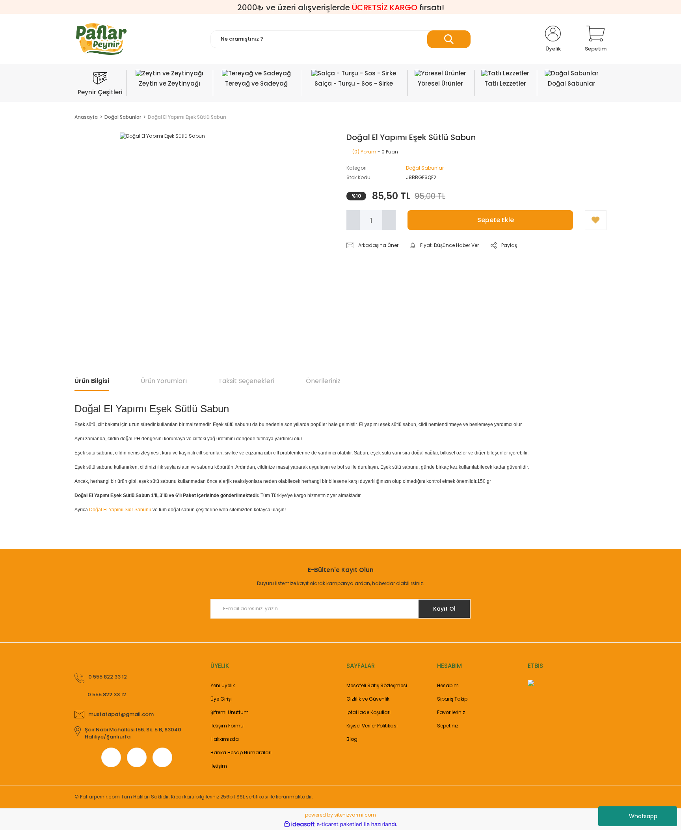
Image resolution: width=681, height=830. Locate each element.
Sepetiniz (447, 725)
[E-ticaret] (339, 824)
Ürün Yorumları (164, 380)
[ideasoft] (299, 824)
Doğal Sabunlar (425, 168)
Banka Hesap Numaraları (241, 752)
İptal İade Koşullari (368, 712)
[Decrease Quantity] (353, 220)
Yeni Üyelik (222, 685)
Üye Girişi (221, 698)
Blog (351, 739)
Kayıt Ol (444, 609)
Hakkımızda (224, 739)
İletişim (218, 766)
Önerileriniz (323, 380)
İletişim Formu (227, 725)
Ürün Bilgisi (91, 380)
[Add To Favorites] (596, 220)
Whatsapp (643, 816)
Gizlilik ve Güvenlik (367, 698)
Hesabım (448, 685)
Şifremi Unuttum (229, 712)
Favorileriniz (451, 712)
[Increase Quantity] (389, 220)
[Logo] (101, 39)
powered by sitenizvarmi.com (340, 814)
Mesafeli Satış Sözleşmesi (376, 685)
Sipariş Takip (452, 698)
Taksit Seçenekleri (246, 380)
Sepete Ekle (495, 219)
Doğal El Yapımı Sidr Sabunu (120, 509)
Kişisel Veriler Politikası (372, 725)
